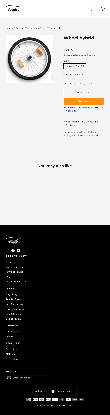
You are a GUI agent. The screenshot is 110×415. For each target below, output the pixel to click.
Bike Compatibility (15, 304)
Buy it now (84, 101)
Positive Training (14, 299)
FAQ (8, 276)
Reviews (10, 336)
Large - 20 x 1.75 (75, 66)
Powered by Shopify (65, 405)
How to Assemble (15, 309)
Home (9, 28)
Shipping (68, 55)
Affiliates (10, 354)
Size (66, 61)
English (38, 391)
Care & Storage (13, 314)
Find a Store (12, 359)
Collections (18, 28)
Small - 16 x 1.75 (74, 74)
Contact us (11, 349)
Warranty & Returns (16, 267)
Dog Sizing (11, 294)
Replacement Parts (35, 28)
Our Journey (12, 331)
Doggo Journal (13, 319)
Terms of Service (14, 272)
